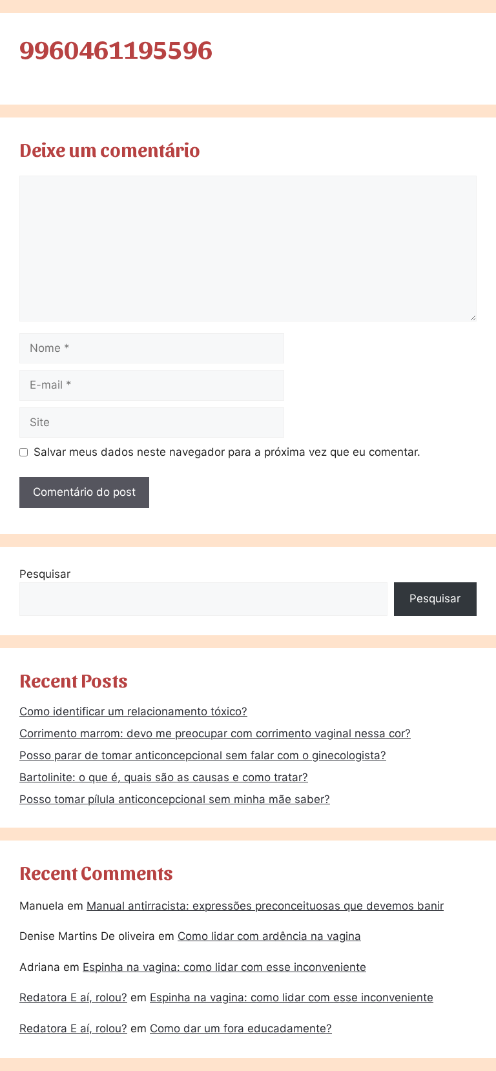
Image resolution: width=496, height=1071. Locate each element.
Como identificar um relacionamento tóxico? (133, 711)
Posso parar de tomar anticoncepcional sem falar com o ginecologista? (202, 755)
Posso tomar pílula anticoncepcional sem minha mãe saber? (174, 799)
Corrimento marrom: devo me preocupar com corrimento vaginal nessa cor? (215, 733)
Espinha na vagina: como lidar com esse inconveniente (224, 967)
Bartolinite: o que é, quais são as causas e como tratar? (163, 777)
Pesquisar (44, 573)
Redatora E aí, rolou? (73, 997)
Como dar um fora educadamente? (241, 1028)
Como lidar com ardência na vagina (269, 936)
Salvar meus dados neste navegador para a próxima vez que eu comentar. (227, 451)
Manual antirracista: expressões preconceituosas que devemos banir (265, 905)
